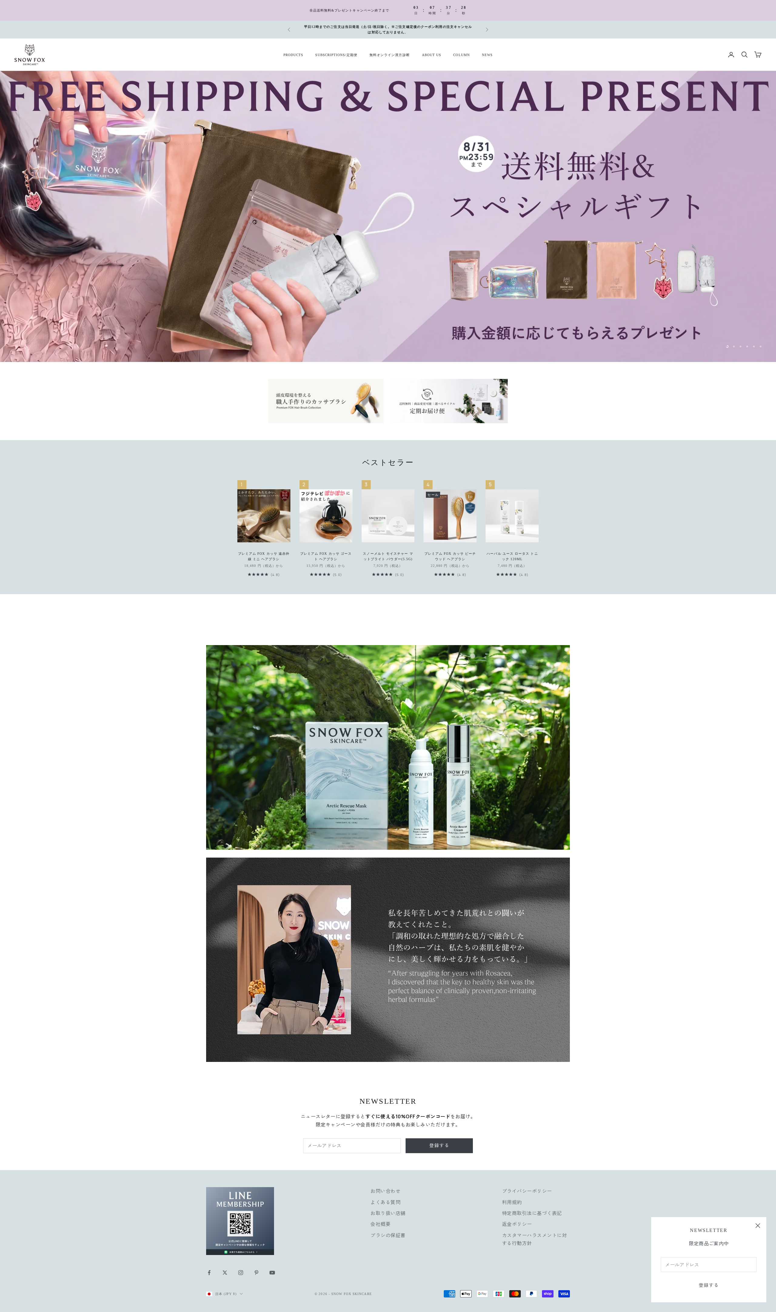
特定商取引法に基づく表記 (532, 1207)
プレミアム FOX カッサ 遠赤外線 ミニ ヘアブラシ (263, 550)
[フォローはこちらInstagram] (241, 1267)
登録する (709, 1285)
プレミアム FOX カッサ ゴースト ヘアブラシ (326, 550)
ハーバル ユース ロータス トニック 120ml (512, 550)
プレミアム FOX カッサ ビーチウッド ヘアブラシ (450, 550)
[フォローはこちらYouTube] (272, 1267)
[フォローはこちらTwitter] (225, 1267)
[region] (388, 213)
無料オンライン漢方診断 (390, 54)
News (487, 54)
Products (293, 54)
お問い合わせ (385, 1185)
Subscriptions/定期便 (336, 54)
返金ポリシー (517, 1218)
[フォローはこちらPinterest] (256, 1267)
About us (431, 54)
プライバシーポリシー (527, 1185)
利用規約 (512, 1196)
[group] (388, 213)
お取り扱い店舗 (387, 1207)
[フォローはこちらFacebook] (209, 1267)
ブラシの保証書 (387, 1229)
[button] (121, 1255)
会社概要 (380, 1218)
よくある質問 (385, 1196)
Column (461, 54)
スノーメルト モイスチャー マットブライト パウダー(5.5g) (388, 550)
